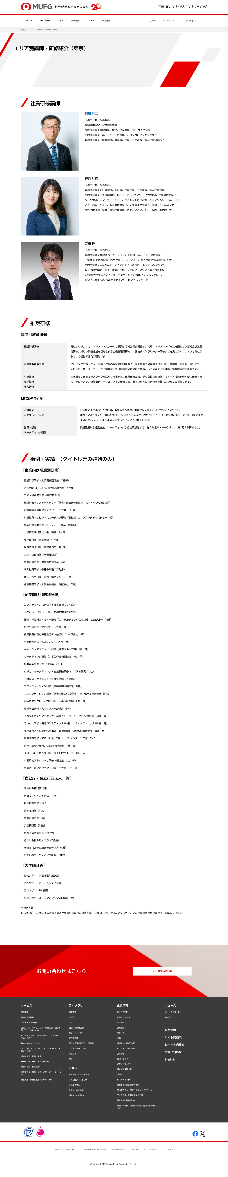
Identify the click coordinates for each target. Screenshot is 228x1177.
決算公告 (120, 1054)
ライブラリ (76, 1005)
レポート (72, 1017)
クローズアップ (75, 1033)
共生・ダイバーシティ (30, 1043)
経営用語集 (73, 1038)
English (170, 1059)
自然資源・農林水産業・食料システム (37, 1080)
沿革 (119, 1038)
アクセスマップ (123, 1064)
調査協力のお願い (76, 1095)
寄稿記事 (72, 1054)
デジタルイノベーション (31, 1022)
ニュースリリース (172, 1012)
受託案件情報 (74, 1085)
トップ (23, 29)
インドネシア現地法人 (126, 1048)
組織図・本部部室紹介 (126, 1043)
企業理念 (120, 1028)
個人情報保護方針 (124, 1069)
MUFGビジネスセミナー (79, 1080)
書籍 (71, 1059)
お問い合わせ (173, 1052)
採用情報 (106, 20)
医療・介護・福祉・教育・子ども (35, 1061)
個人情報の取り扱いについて (129, 1100)
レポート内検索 (174, 1044)
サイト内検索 (173, 1037)
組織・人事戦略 (27, 1017)
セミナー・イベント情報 (79, 1074)
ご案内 (73, 1068)
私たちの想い (122, 1012)
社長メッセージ (123, 1017)
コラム (71, 1022)
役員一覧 (120, 1033)
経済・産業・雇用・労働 (31, 1056)
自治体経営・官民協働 (30, 1066)
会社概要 (120, 1022)
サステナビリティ (124, 1080)
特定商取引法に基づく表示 (128, 1085)
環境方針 (120, 1074)
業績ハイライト (123, 1059)
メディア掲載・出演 (77, 1048)
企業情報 (122, 1005)
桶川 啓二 (91, 113)
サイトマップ (167, 1149)
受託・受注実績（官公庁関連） (82, 1043)
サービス (26, 1005)
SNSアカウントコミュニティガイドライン (134, 1090)
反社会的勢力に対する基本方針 (130, 1095)
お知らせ (168, 1017)
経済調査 (72, 1012)
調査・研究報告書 (76, 1028)
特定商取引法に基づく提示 (95, 1149)
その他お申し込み (76, 1090)
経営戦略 (24, 1012)
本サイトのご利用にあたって (67, 1149)
